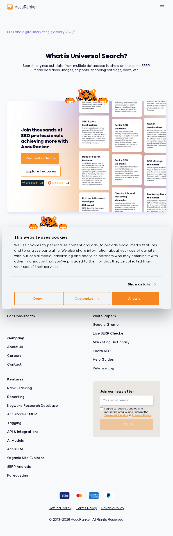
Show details (139, 284)
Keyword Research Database (32, 405)
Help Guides (103, 359)
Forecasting (17, 475)
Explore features (41, 171)
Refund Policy (60, 508)
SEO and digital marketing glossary (35, 32)
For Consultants (21, 316)
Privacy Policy (141, 415)
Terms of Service (116, 415)
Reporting (16, 396)
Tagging (14, 423)
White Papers (104, 316)
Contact (14, 364)
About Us (15, 347)
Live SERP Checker (109, 333)
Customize (84, 298)
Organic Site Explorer (25, 458)
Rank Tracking (19, 388)
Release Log (103, 368)
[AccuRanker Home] (22, 6)
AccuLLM (15, 449)
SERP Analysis (19, 466)
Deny (37, 298)
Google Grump (106, 324)
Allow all (135, 298)
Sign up (127, 424)
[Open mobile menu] (162, 6)
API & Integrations (23, 431)
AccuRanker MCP (22, 414)
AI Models (15, 440)
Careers (14, 355)
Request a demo (40, 158)
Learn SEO (102, 350)
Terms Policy (86, 508)
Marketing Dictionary (111, 342)
